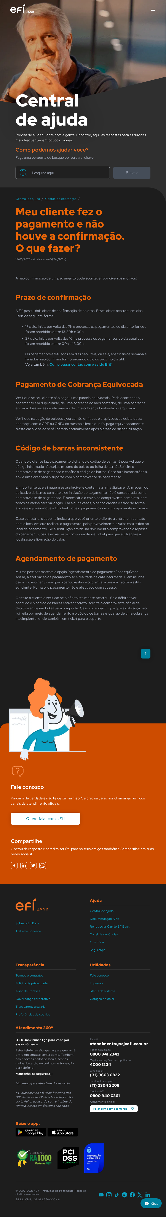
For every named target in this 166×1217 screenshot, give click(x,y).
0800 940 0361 (105, 1095)
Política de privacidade (32, 983)
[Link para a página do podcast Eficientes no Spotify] (124, 1195)
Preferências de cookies (33, 1014)
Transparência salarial (31, 1007)
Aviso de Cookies (28, 991)
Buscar (132, 172)
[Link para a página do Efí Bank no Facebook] (132, 1195)
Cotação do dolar (102, 999)
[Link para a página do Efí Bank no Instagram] (109, 1195)
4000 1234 (100, 1064)
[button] (153, 10)
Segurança (97, 950)
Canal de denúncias (104, 934)
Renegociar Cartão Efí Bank (109, 926)
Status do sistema (102, 991)
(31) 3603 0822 (105, 1074)
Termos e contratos (29, 975)
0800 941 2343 (105, 1054)
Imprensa (96, 983)
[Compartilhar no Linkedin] (23, 865)
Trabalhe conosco (28, 931)
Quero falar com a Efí (45, 818)
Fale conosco (99, 975)
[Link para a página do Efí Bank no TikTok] (116, 1195)
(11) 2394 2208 (104, 1085)
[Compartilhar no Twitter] (33, 865)
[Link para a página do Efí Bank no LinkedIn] (147, 1195)
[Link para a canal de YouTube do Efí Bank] (101, 1195)
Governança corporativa (33, 999)
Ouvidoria (97, 942)
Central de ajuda (101, 911)
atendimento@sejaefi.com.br (119, 1043)
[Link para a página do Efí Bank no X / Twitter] (140, 1195)
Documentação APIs (104, 919)
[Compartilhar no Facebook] (14, 865)
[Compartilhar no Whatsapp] (42, 865)
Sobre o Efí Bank (27, 923)
